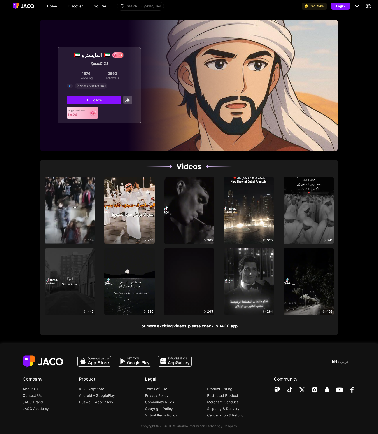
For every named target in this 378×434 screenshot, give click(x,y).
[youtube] (336, 390)
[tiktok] (286, 390)
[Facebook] (349, 390)
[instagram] (311, 390)
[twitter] (299, 390)
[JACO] (277, 390)
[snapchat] (324, 390)
